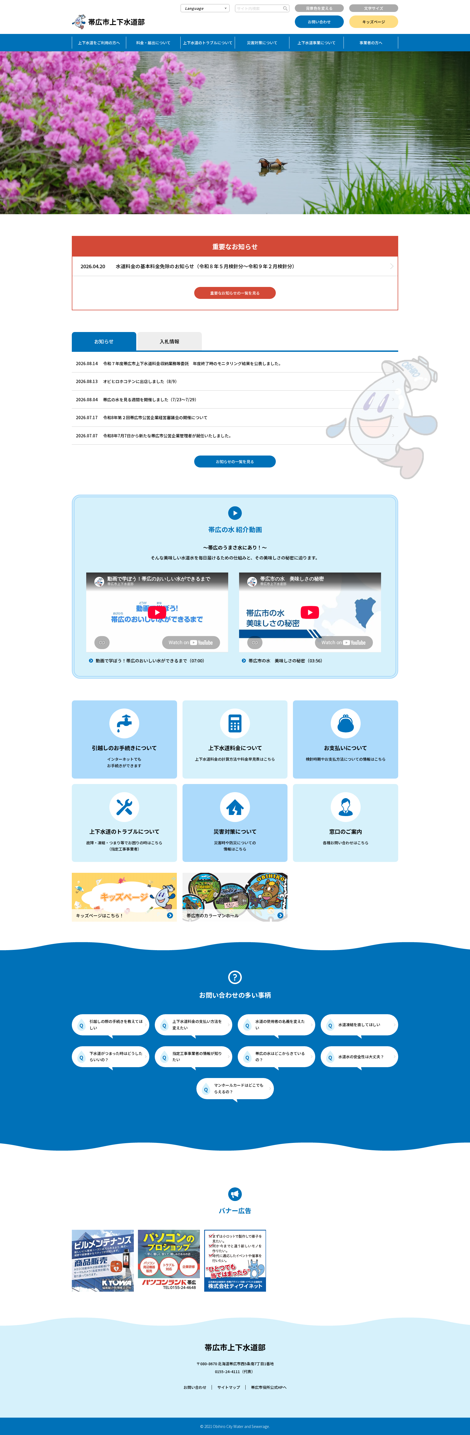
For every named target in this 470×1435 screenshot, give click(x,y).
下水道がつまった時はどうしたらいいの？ (116, 1057)
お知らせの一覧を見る (235, 461)
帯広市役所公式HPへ (269, 1387)
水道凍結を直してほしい (359, 1024)
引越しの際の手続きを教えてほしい (116, 1025)
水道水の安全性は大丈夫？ (361, 1056)
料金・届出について (153, 42)
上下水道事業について (317, 42)
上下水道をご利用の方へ (99, 42)
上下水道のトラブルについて (208, 42)
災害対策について (262, 42)
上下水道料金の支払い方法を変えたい (197, 1025)
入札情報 (169, 341)
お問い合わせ (319, 21)
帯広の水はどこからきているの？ (280, 1057)
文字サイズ (373, 8)
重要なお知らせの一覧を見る (235, 293)
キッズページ (373, 21)
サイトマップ (228, 1387)
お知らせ (104, 341)
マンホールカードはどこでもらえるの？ (239, 1088)
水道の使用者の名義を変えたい (280, 1025)
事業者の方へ (371, 42)
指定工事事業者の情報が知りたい (197, 1057)
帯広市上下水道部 (116, 22)
